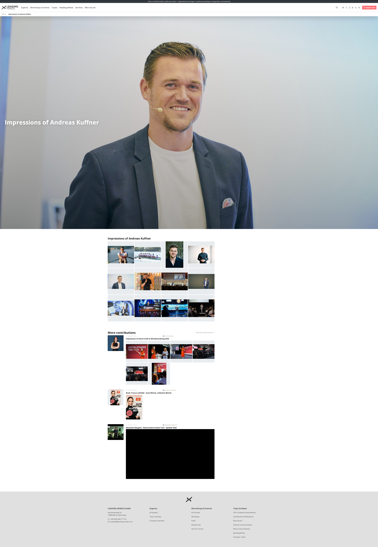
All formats (195, 512)
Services (79, 7)
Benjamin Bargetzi (171, 425)
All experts (154, 512)
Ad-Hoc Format (197, 529)
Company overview (157, 521)
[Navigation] (337, 7)
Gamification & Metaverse (243, 516)
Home (4, 14)
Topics (54, 7)
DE (343, 8)
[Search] (346, 7)
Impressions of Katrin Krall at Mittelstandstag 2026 (147, 339)
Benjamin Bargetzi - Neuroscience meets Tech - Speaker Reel (151, 428)
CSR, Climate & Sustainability (244, 512)
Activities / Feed (239, 537)
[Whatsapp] (352, 7)
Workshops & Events (40, 7)
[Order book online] (134, 407)
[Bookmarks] (349, 7)
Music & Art (237, 521)
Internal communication (242, 525)
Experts (24, 7)
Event (193, 521)
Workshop (195, 516)
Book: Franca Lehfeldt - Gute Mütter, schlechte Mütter (149, 393)
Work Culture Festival (241, 529)
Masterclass (196, 525)
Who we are (90, 7)
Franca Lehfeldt (170, 390)
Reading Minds (66, 7)
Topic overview (155, 516)
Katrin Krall (169, 336)
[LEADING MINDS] (10, 7)
